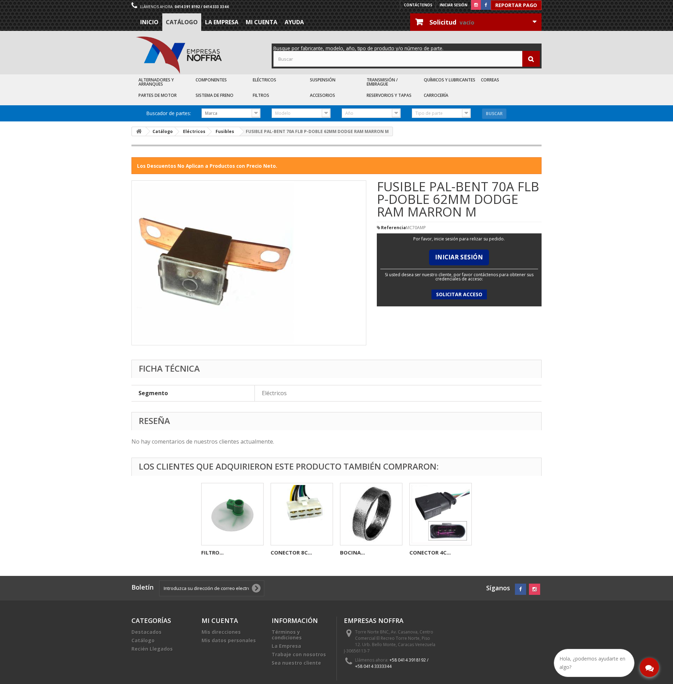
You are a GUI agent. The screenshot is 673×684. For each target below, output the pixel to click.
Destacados (146, 632)
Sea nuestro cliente (296, 662)
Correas (490, 80)
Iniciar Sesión (459, 257)
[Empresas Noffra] (178, 55)
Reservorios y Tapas (389, 95)
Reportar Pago (516, 5)
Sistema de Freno (214, 95)
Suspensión (322, 80)
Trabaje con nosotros (299, 654)
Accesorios (322, 95)
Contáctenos (418, 4)
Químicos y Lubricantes (449, 80)
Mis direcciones (221, 632)
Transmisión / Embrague (382, 82)
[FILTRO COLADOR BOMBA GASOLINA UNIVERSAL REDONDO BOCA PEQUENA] (232, 514)
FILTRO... (212, 552)
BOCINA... (352, 552)
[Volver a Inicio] (138, 131)
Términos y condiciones (287, 635)
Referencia (393, 228)
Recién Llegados (152, 648)
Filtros (261, 95)
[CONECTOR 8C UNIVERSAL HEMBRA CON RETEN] (302, 514)
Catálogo (182, 22)
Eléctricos (264, 80)
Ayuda (294, 22)
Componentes (211, 80)
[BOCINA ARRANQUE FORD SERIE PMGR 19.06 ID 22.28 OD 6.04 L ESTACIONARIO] (371, 514)
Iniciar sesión (453, 4)
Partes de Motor (157, 95)
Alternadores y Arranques (156, 82)
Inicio (149, 22)
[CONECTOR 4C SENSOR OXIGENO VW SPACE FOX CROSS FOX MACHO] (440, 514)
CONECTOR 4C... (430, 552)
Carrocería (436, 95)
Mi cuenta (261, 22)
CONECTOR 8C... (291, 552)
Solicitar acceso (459, 294)
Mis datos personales (229, 640)
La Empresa (221, 22)
